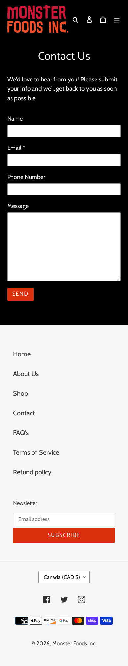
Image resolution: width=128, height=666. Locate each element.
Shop (20, 393)
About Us (26, 374)
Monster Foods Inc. (74, 643)
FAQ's (21, 433)
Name (15, 118)
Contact (24, 413)
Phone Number (26, 177)
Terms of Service (36, 452)
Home (22, 354)
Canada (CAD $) (62, 577)
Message (18, 206)
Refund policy (32, 472)
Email (16, 147)
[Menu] (117, 19)
